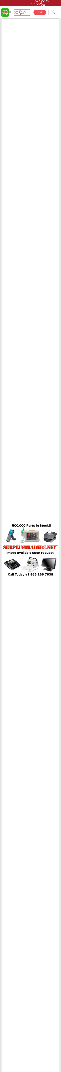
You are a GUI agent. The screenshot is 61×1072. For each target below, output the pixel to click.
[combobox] (27, 12)
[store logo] (7, 12)
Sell (40, 12)
